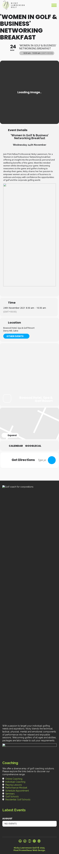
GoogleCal (33, 445)
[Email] (39, 841)
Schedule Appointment (17, 790)
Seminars (10, 793)
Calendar (16, 445)
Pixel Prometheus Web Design (29, 850)
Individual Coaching (15, 782)
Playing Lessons (13, 785)
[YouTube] (29, 841)
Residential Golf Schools (17, 799)
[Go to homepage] (13, 5)
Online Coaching (13, 779)
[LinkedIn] (20, 841)
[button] (54, 5)
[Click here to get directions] (52, 460)
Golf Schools (12, 796)
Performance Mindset (16, 787)
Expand (12, 435)
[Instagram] (34, 841)
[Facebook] (24, 841)
